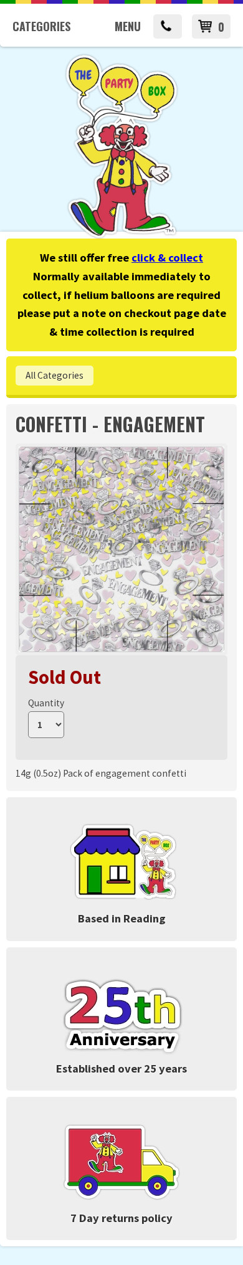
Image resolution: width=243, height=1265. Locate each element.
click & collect (167, 257)
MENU (128, 26)
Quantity (46, 703)
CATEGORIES (41, 26)
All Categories (54, 375)
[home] (121, 236)
